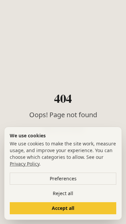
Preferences (63, 178)
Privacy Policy (24, 164)
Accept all (63, 208)
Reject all (63, 193)
